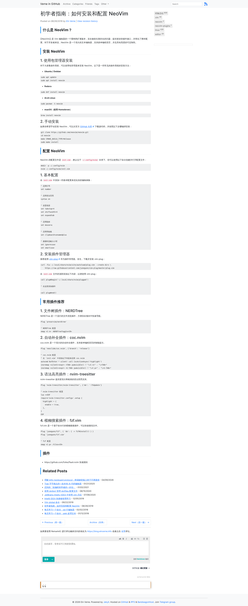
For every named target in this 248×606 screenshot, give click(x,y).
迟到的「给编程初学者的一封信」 (59, 487)
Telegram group (167, 602)
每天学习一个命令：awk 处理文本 (60, 513)
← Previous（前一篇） (52, 522)
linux (159, 29)
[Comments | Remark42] (95, 558)
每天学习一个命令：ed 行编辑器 (59, 509)
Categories (77, 4)
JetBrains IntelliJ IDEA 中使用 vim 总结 (63, 494)
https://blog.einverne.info (99, 531)
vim (158, 17)
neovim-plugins (163, 25)
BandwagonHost (146, 602)
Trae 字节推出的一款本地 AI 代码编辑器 (63, 483)
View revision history (87, 21)
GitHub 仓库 (86, 126)
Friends (88, 4)
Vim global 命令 (52, 502)
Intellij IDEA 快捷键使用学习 (57, 498)
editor (159, 34)
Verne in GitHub (50, 3)
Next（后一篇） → (140, 522)
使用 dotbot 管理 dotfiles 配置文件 (61, 491)
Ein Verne (70, 21)
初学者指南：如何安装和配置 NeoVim (62, 506)
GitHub (124, 602)
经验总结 (161, 13)
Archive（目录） (97, 522)
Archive (66, 4)
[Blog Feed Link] (206, 4)
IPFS (133, 602)
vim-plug (53, 259)
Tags (96, 4)
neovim (159, 21)
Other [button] (104, 4)
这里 (123, 531)
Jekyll (106, 602)
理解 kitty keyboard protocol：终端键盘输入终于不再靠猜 (71, 480)
